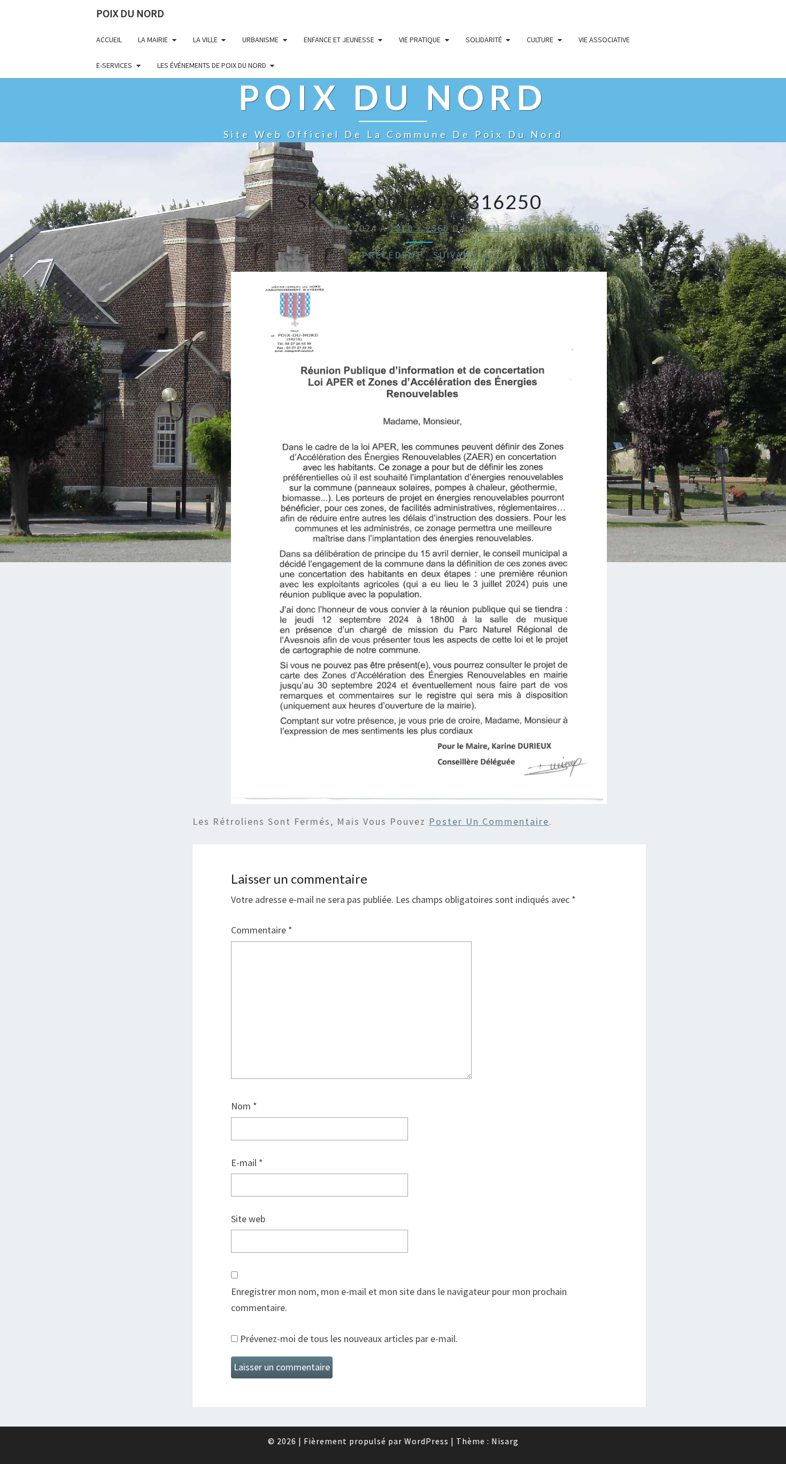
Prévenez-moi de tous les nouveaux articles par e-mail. (349, 1338)
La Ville (205, 39)
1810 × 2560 (419, 228)
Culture (540, 39)
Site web (248, 1219)
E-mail (247, 1162)
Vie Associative (604, 39)
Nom (244, 1106)
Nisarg (505, 1441)
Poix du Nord (130, 13)
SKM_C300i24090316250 (540, 228)
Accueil (109, 39)
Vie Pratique (420, 39)
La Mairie (153, 39)
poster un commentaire (489, 821)
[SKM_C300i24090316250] (419, 541)
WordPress (426, 1441)
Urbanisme (260, 39)
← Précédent (385, 255)
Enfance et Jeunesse (339, 39)
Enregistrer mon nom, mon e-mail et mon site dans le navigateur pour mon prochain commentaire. (399, 1299)
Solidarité (484, 39)
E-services (114, 65)
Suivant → (462, 255)
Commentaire (261, 930)
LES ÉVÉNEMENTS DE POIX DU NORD (211, 65)
